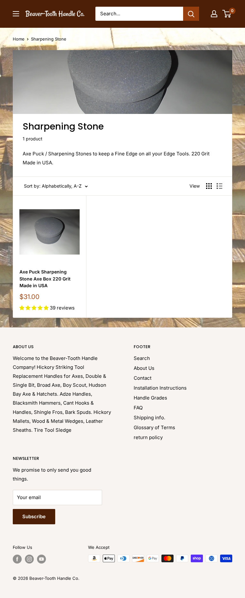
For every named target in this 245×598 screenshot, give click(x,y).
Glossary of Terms (154, 427)
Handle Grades (150, 398)
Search (142, 358)
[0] (227, 14)
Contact (143, 378)
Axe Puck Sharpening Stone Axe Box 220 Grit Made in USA (45, 278)
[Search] (191, 14)
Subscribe (34, 516)
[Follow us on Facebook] (17, 559)
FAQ (138, 408)
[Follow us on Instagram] (29, 559)
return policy (148, 437)
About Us (144, 368)
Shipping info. (149, 418)
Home (19, 38)
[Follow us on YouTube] (41, 559)
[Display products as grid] (209, 186)
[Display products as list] (219, 186)
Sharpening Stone (48, 38)
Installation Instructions (160, 388)
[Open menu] (16, 13)
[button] (34, 308)
